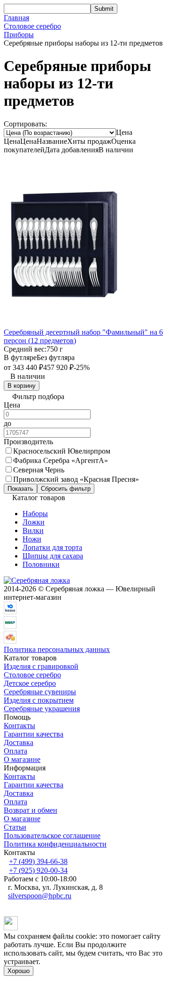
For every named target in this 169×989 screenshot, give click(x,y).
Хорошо (19, 970)
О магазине (22, 759)
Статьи (15, 827)
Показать (20, 488)
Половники (41, 564)
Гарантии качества (33, 734)
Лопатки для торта (52, 547)
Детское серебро (30, 683)
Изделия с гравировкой (41, 666)
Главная (16, 18)
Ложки (34, 522)
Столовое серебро (32, 26)
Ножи (32, 539)
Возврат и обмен (30, 810)
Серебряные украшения (42, 709)
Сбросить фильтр (66, 488)
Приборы (19, 35)
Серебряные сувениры (40, 692)
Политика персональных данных (57, 649)
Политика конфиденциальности (55, 844)
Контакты (19, 726)
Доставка (18, 742)
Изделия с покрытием (39, 700)
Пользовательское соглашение (52, 836)
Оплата (15, 751)
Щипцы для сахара (53, 556)
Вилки (33, 530)
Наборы (35, 514)
